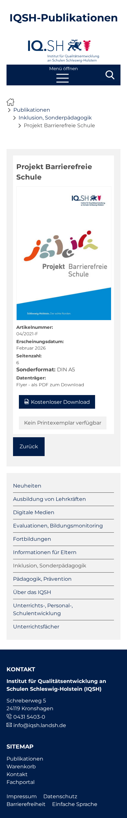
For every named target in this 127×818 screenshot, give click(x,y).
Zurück (29, 446)
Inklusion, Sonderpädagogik (55, 118)
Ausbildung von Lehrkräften (49, 499)
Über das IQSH (32, 592)
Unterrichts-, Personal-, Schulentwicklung (43, 609)
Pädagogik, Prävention (42, 579)
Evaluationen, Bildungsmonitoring (58, 526)
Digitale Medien (33, 512)
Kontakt (17, 774)
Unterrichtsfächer (36, 627)
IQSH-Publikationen (63, 17)
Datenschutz (60, 796)
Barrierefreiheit (26, 804)
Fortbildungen (32, 539)
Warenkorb (21, 766)
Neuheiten (27, 486)
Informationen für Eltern (45, 552)
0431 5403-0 (29, 717)
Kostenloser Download (60, 402)
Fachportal (21, 782)
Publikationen (31, 110)
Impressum (22, 796)
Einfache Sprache (74, 804)
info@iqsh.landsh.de (39, 725)
